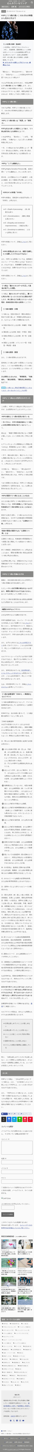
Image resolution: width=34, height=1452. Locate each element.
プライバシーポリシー (9, 1446)
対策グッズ (7, 1356)
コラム (3, 11)
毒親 (19, 1369)
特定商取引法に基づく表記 (25, 1446)
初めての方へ (5, 6)
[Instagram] (20, 1421)
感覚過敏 (17, 1362)
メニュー (22, 1438)
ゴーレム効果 (7, 1333)
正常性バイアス (8, 1369)
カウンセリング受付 (24, 6)
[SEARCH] (32, 2)
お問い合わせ (18, 1442)
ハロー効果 (7, 1343)
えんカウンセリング (17, 3)
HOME (4, 1431)
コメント (5, 1139)
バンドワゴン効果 (20, 1343)
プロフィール (14, 1438)
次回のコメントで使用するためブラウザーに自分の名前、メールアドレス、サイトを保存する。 (16, 1190)
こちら (24, 242)
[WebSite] (11, 1421)
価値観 (6, 1349)
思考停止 (6, 1362)
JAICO (13, 1416)
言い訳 (6, 1382)
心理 (5, 1359)
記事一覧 (14, 6)
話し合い (15, 1382)
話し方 (25, 1382)
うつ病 (17, 1114)
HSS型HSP (15, 1323)
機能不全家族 (23, 1365)
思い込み (24, 1359)
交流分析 (28, 1346)
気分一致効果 (7, 1372)
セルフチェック (26, 1114)
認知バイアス (8, 1385)
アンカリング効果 (24, 1327)
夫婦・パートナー (9, 1353)
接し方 (27, 1362)
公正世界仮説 (16, 1349)
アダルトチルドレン (9, 1327)
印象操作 (28, 1349)
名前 (3, 1158)
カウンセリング (8, 1330)
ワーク (18, 1346)
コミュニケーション (23, 1330)
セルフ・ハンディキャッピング (12, 1340)
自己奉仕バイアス (9, 1378)
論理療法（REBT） (24, 1406)
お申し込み (9, 1442)
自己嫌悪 (21, 1378)
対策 (21, 1353)
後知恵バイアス (20, 1356)
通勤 (19, 1385)
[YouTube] (23, 1421)
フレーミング (7, 1346)
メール (4, 1168)
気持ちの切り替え (21, 1372)
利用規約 (26, 1442)
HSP (11, 1114)
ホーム (6, 1438)
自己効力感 (23, 1375)
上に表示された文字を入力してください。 (16, 1204)
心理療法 (14, 1359)
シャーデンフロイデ (22, 1333)
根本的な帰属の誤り (9, 1365)
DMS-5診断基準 (8, 721)
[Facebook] (17, 1421)
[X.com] (14, 1421)
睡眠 (5, 1375)
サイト (3, 1178)
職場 (13, 1375)
